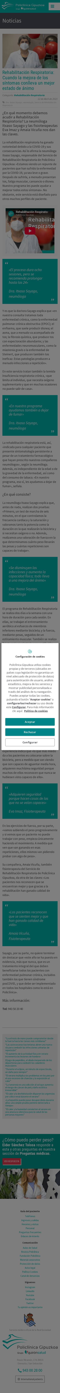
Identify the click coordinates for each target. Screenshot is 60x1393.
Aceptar (30, 722)
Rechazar (30, 732)
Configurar (30, 742)
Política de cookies (36, 711)
